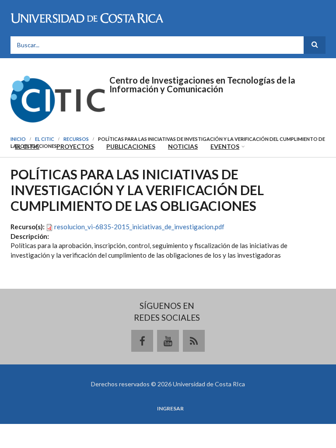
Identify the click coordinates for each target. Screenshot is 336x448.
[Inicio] (57, 98)
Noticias (183, 146)
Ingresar (170, 408)
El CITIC (27, 146)
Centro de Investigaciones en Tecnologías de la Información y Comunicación (202, 84)
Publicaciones (130, 146)
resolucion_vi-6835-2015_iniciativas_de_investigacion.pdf (139, 227)
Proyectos (75, 146)
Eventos (224, 146)
